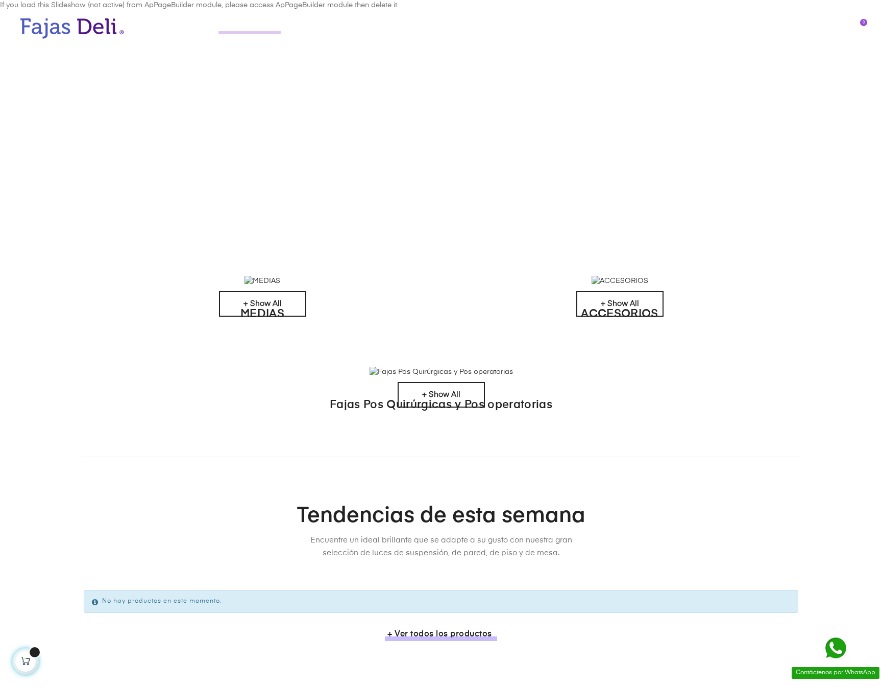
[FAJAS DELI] (73, 28)
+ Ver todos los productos (439, 634)
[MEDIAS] (262, 281)
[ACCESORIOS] (619, 281)
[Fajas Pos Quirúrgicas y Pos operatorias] (441, 372)
